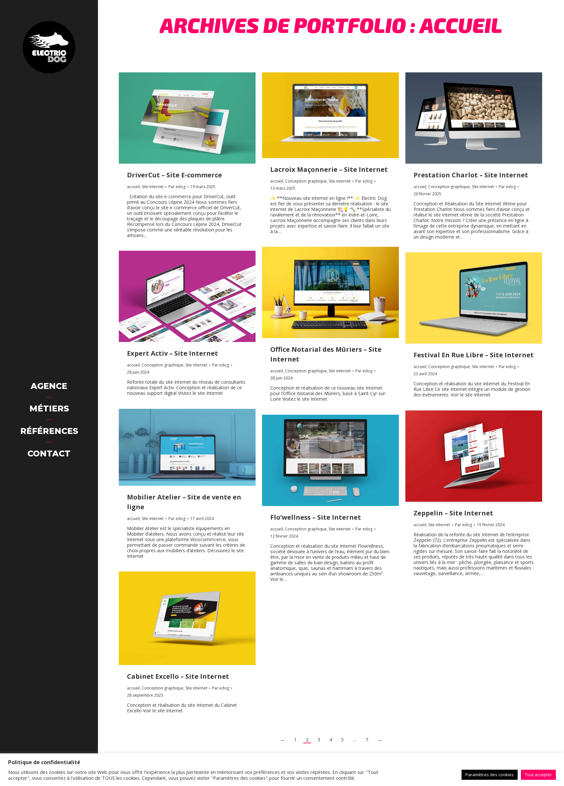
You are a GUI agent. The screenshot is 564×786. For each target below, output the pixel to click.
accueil (133, 186)
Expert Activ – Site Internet (172, 353)
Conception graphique (306, 181)
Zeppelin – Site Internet (453, 513)
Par (176, 186)
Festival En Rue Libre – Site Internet (474, 354)
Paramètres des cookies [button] (489, 775)
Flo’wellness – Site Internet (315, 517)
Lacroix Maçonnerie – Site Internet (329, 169)
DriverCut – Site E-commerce (174, 175)
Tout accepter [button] (538, 775)
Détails (196, 118)
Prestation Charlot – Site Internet (471, 175)
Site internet (153, 186)
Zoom (178, 118)
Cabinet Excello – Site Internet (178, 676)
